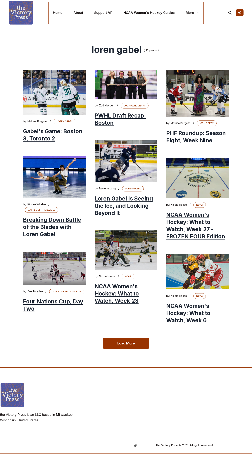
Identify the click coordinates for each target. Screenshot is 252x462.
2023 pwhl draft (135, 105)
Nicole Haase (179, 204)
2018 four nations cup (66, 291)
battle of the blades (41, 209)
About (78, 13)
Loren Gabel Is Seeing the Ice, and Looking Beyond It (124, 205)
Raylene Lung (107, 188)
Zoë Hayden (106, 105)
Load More (126, 343)
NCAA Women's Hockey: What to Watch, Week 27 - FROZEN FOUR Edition (195, 225)
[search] (230, 13)
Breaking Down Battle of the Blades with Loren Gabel (52, 226)
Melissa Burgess (37, 121)
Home (57, 13)
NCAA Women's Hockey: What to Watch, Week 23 (117, 293)
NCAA (199, 204)
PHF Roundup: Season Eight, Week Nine (196, 137)
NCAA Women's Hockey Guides (149, 13)
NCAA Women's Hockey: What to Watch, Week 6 (188, 313)
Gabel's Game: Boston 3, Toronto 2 (52, 135)
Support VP (103, 13)
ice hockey (207, 123)
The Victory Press (167, 445)
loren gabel (64, 121)
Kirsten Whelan (36, 204)
